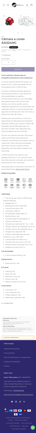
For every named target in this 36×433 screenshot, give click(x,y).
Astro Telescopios (15, 417)
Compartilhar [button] (8, 303)
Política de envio (15, 426)
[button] (4, 5)
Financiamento (9, 353)
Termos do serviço (26, 423)
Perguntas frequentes (12, 349)
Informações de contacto (19, 429)
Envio (14, 49)
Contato (7, 366)
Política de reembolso (21, 420)
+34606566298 (18, 390)
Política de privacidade (12, 423)
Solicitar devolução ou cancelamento (17, 357)
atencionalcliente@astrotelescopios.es (18, 394)
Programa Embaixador (12, 361)
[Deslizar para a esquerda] (14, 33)
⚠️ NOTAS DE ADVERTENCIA (11, 337)
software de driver (23, 169)
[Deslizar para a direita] (22, 33)
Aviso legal (25, 426)
